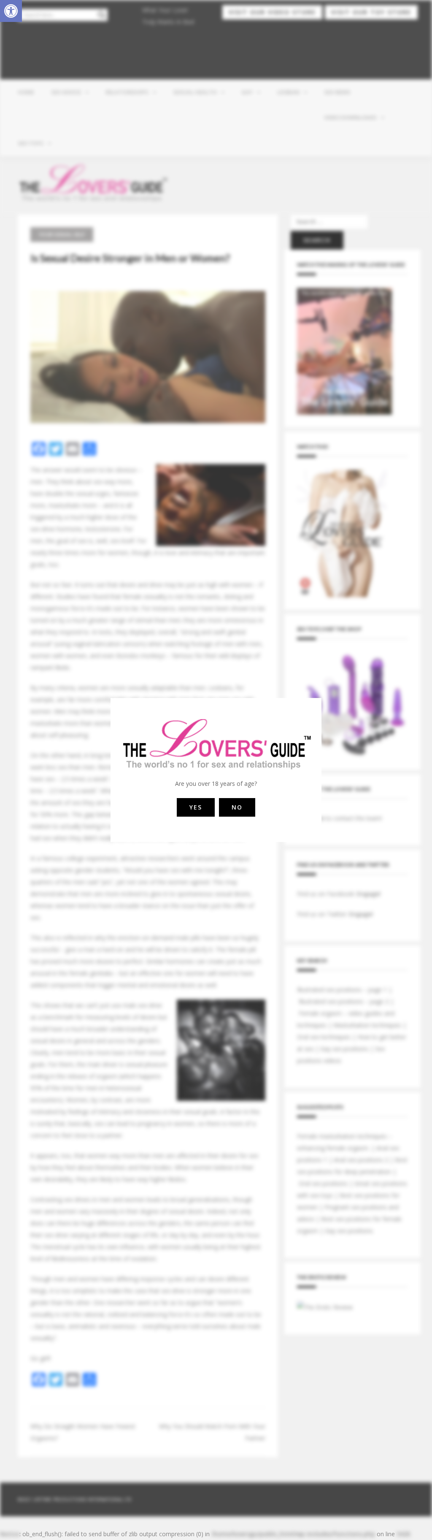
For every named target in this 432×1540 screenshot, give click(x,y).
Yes (195, 807)
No (237, 807)
